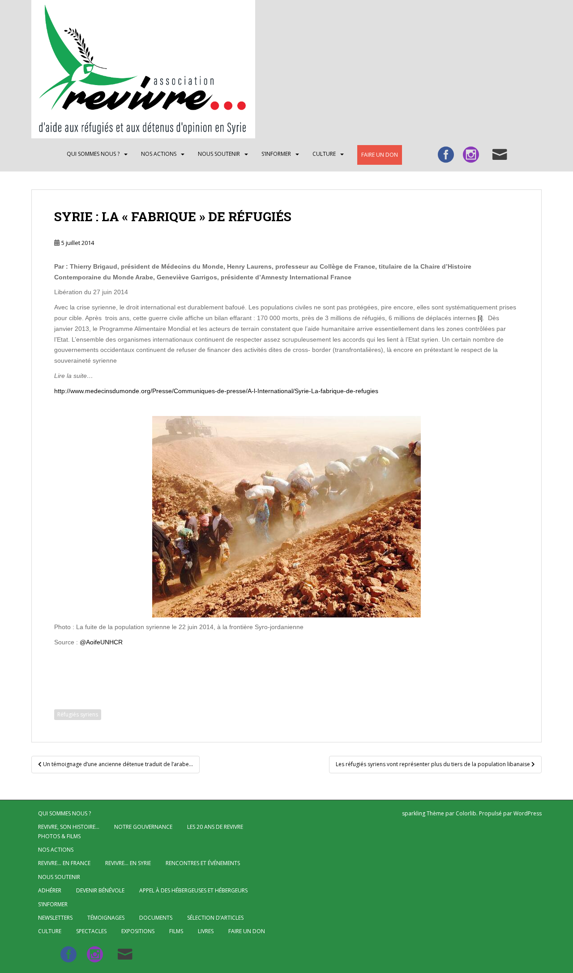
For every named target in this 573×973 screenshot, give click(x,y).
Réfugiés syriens (77, 714)
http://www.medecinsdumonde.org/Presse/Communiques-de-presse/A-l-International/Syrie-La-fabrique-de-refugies (216, 390)
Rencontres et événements (203, 863)
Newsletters (55, 918)
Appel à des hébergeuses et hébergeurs (193, 890)
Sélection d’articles (215, 918)
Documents (155, 918)
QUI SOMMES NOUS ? (93, 154)
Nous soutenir (219, 154)
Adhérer (49, 890)
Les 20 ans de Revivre (215, 827)
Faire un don (379, 155)
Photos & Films (59, 836)
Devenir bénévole (100, 890)
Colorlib (466, 813)
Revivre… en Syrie (128, 863)
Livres (206, 931)
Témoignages (105, 918)
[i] (480, 317)
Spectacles (91, 931)
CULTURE (324, 154)
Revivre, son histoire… (68, 827)
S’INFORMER (276, 154)
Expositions (137, 931)
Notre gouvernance (143, 827)
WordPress (527, 813)
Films (176, 931)
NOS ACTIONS (158, 154)
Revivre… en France (64, 863)
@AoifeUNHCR (101, 642)
